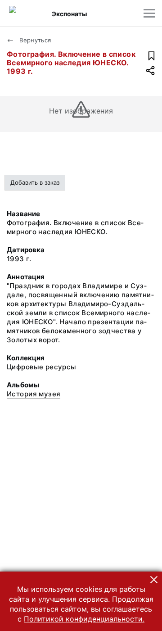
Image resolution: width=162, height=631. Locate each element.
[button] (154, 579)
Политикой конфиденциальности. (84, 618)
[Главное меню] (149, 13)
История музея (33, 394)
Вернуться (34, 40)
